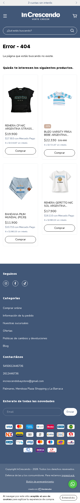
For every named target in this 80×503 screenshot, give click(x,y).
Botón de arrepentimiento (40, 481)
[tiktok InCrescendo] (25, 283)
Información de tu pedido (18, 315)
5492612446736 (13, 366)
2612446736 (10, 373)
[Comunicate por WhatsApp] (72, 484)
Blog (6, 346)
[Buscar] (72, 30)
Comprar (20, 151)
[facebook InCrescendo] (15, 283)
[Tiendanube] (40, 489)
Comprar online (12, 308)
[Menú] (5, 16)
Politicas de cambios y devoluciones (25, 338)
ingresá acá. (68, 475)
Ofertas (7, 331)
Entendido (68, 497)
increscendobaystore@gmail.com (23, 381)
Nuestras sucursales (15, 323)
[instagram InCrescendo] (6, 283)
